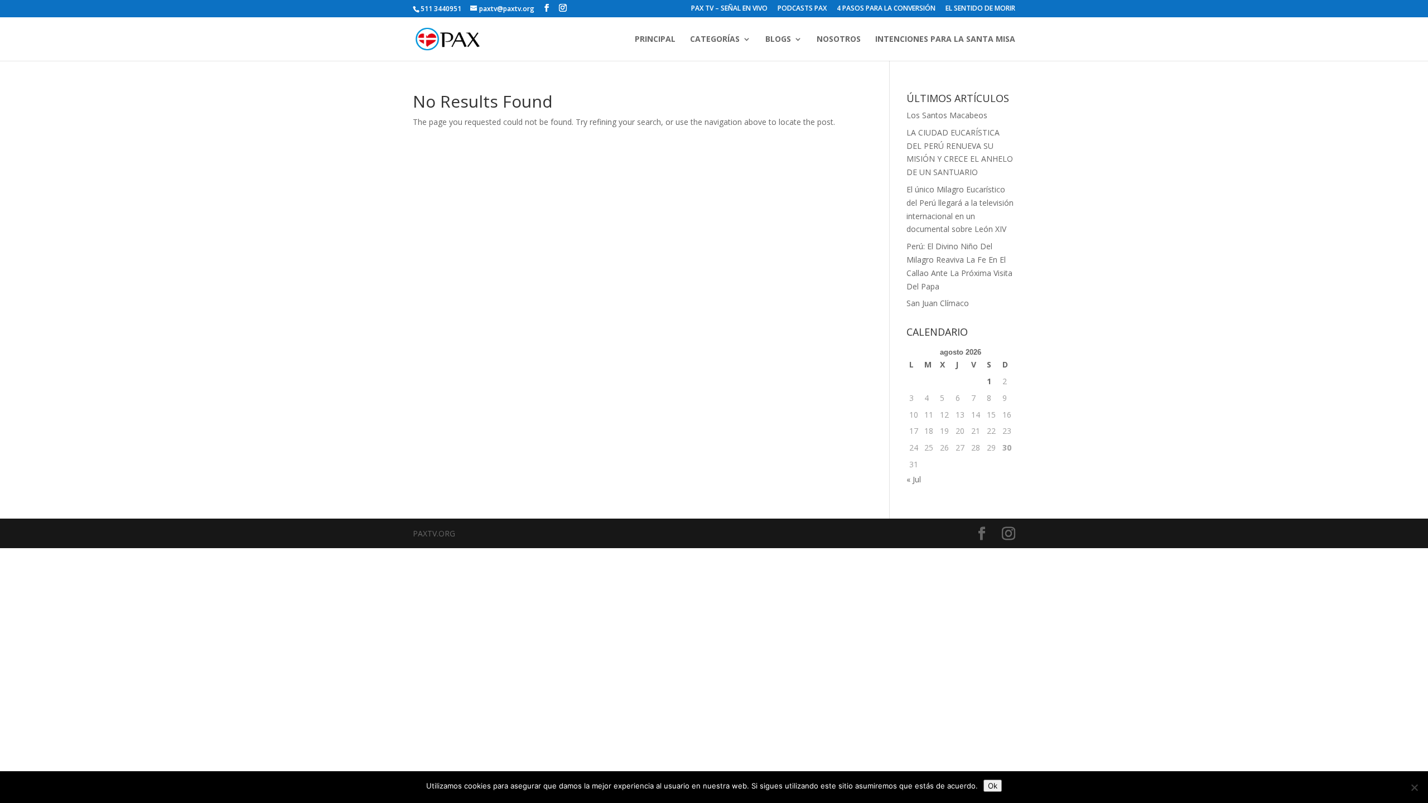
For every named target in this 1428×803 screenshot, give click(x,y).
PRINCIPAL (655, 39)
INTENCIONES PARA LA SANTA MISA (945, 39)
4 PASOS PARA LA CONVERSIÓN (886, 9)
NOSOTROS (839, 39)
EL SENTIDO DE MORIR (980, 9)
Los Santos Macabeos (946, 115)
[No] (1414, 787)
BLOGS (778, 39)
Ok (992, 785)
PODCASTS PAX (802, 9)
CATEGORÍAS (715, 39)
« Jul (913, 479)
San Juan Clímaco (937, 303)
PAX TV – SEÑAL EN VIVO (729, 9)
